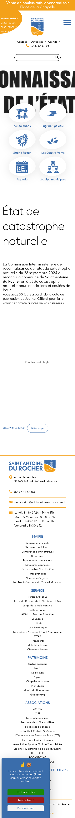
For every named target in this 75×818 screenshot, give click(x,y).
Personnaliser (25, 808)
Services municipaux (37, 547)
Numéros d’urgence (37, 578)
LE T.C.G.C (37, 753)
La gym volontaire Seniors (37, 740)
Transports (37, 640)
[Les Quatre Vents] (52, 140)
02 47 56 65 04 (40, 46)
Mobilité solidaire (38, 645)
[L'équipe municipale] (52, 167)
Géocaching (37, 694)
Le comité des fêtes (37, 718)
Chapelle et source (37, 681)
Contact (22, 42)
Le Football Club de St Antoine (37, 731)
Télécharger (37, 428)
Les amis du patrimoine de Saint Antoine (37, 748)
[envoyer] (62, 52)
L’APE (37, 713)
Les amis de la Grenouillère (37, 722)
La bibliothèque (37, 627)
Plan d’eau (37, 686)
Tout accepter (25, 792)
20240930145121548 (14, 428)
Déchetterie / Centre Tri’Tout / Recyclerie (37, 632)
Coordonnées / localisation (38, 569)
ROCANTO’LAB (37, 757)
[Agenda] (22, 167)
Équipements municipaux (37, 560)
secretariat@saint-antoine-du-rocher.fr (40, 502)
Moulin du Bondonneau (37, 690)
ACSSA (37, 709)
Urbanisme (37, 556)
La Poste (37, 623)
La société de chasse (37, 726)
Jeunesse (37, 619)
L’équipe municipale (37, 543)
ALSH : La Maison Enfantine (37, 614)
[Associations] (22, 113)
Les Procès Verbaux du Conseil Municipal (37, 582)
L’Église (37, 677)
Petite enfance (37, 610)
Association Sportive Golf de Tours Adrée (37, 744)
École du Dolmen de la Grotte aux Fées (37, 601)
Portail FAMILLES (37, 597)
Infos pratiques (37, 573)
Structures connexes (37, 565)
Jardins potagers (37, 664)
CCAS (37, 636)
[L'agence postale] (52, 113)
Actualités (37, 42)
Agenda (52, 42)
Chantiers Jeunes (37, 649)
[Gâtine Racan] (22, 140)
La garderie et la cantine (37, 605)
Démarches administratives (38, 551)
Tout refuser (26, 800)
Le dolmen (37, 672)
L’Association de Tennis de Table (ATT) (37, 735)
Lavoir (37, 668)
